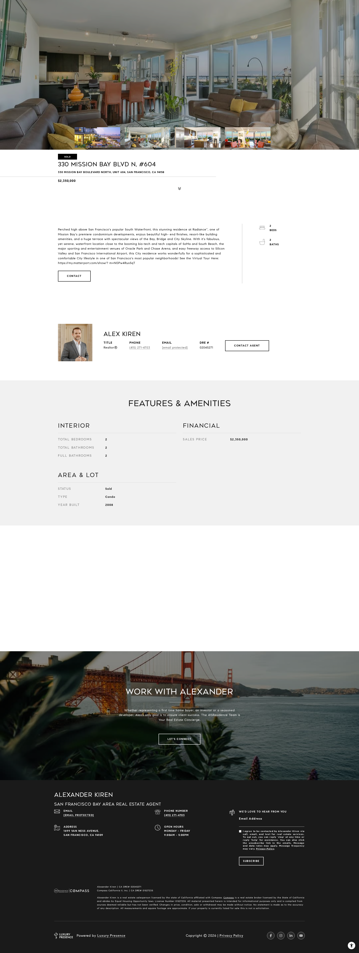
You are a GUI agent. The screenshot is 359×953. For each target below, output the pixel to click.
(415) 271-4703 (139, 347)
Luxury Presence (111, 936)
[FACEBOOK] (270, 935)
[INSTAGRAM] (281, 935)
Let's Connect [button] (179, 739)
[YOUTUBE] (301, 935)
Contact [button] (74, 276)
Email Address (250, 818)
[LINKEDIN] (291, 935)
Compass (228, 897)
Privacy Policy (265, 848)
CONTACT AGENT (247, 345)
